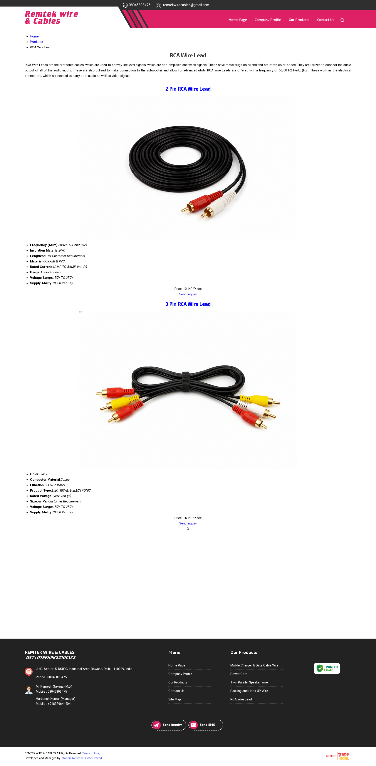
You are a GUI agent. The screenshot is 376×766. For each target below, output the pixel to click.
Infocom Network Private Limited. (81, 758)
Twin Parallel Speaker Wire (249, 682)
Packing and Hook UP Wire (249, 691)
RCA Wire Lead (241, 699)
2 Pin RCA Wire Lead (188, 89)
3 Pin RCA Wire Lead (188, 304)
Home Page (238, 19)
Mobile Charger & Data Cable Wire (254, 665)
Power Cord (238, 674)
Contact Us (325, 19)
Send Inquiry (188, 294)
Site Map (174, 699)
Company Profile (268, 19)
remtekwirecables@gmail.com (186, 5)
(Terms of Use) (91, 753)
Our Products (299, 19)
